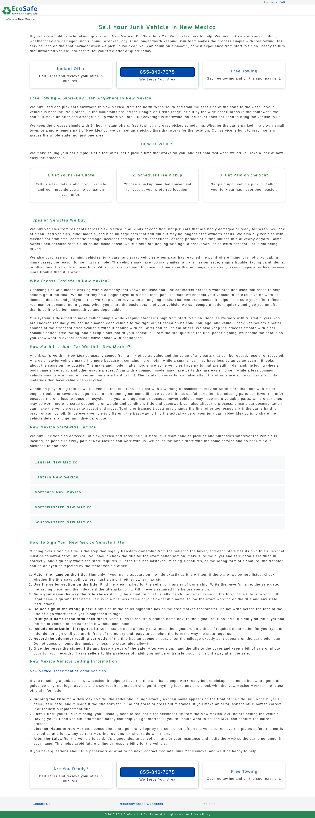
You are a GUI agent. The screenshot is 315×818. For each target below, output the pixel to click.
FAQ (282, 2)
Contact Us (41, 803)
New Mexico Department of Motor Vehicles (68, 671)
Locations (270, 2)
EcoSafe (8, 19)
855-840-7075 (157, 72)
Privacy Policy (201, 814)
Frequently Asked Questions (140, 803)
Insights (209, 803)
